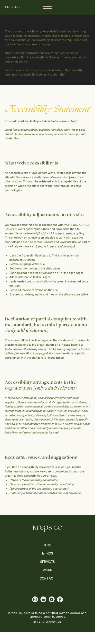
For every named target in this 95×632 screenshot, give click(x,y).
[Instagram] (35, 599)
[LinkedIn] (43, 599)
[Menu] (47, 7)
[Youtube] (52, 599)
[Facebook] (60, 599)
